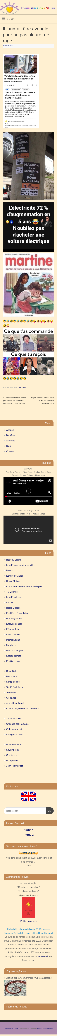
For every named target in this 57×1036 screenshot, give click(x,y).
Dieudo (9, 570)
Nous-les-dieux (13, 744)
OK (48, 810)
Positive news (13, 661)
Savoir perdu (12, 749)
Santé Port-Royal (14, 687)
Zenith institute (13, 718)
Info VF (9, 602)
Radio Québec (13, 607)
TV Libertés (12, 591)
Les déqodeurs (13, 597)
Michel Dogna (13, 640)
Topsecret (11, 692)
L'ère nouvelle (13, 634)
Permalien (22, 387)
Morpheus (11, 645)
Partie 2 (29, 834)
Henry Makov (13, 581)
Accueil (10, 430)
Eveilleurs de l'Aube (11, 1028)
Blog (8, 446)
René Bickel (12, 671)
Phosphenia (12, 760)
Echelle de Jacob (14, 575)
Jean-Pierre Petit (14, 765)
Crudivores (11, 755)
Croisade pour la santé (17, 724)
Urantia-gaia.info (14, 618)
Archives (10, 440)
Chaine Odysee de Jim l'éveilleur (22, 708)
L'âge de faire (12, 629)
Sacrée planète (13, 656)
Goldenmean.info (14, 729)
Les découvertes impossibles (20, 565)
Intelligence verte (14, 734)
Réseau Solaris (13, 559)
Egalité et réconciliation (17, 613)
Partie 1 (29, 830)
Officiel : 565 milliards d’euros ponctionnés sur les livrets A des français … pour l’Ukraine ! (14, 401)
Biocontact (11, 676)
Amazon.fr (43, 956)
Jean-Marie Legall (15, 703)
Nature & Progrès (15, 650)
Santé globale (13, 681)
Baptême (10, 435)
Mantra (39, 1028)
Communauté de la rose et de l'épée (24, 586)
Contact (10, 451)
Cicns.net (11, 697)
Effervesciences (14, 623)
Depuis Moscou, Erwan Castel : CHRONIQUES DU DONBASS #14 (42, 401)
